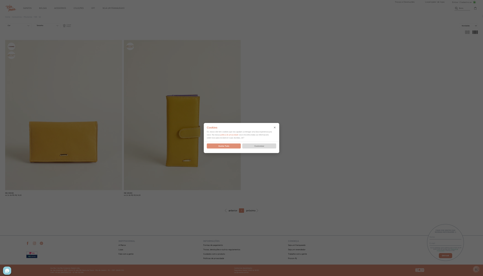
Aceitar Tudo (223, 146)
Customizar (259, 146)
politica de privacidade (229, 135)
